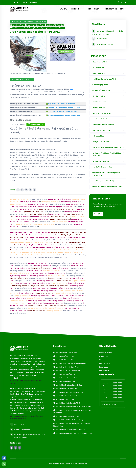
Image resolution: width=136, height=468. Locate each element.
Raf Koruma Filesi (97, 136)
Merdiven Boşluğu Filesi (99, 85)
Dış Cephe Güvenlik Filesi (100, 161)
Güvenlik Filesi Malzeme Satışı (102, 167)
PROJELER (87, 9)
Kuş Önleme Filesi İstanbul (54, 25)
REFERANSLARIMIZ (110, 9)
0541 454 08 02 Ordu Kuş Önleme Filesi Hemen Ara (29, 21)
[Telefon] (3, 458)
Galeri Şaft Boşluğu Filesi (100, 142)
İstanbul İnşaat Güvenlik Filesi (66, 388)
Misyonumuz (103, 356)
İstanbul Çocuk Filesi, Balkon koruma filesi (70, 363)
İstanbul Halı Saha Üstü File (65, 374)
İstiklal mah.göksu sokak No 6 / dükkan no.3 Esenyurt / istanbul (29, 436)
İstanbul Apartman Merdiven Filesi (67, 396)
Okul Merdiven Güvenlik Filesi (101, 113)
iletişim (72, 89)
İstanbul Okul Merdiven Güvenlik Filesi (68, 385)
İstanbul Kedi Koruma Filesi (65, 360)
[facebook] (118, 2)
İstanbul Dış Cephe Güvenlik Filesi (67, 416)
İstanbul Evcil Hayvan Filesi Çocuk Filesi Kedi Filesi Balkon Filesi (72, 411)
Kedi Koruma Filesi (98, 73)
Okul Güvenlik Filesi (98, 107)
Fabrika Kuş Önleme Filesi (100, 90)
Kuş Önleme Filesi (17, 25)
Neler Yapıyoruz (104, 363)
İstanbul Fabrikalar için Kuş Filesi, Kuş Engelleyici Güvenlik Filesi (72, 424)
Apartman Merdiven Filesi (100, 130)
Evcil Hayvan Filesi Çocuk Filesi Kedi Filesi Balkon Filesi (106, 154)
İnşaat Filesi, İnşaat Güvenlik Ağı (102, 181)
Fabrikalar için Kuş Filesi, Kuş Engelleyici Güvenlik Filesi (105, 174)
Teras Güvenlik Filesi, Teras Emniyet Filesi (106, 186)
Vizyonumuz (103, 360)
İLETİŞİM (123, 9)
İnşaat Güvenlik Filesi (99, 119)
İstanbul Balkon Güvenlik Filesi (66, 352)
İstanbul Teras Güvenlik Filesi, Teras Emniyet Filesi (73, 433)
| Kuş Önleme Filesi (18, 263)
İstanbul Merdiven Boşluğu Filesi (67, 367)
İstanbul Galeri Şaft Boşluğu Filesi (67, 403)
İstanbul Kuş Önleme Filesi (34, 25)
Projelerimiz (103, 367)
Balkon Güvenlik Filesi (99, 62)
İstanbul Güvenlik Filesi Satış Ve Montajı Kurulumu (73, 406)
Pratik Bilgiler (104, 370)
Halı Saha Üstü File (98, 96)
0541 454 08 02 (17, 2)
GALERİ (97, 9)
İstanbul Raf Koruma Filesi (64, 399)
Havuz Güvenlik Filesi (98, 102)
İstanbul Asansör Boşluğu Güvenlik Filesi (69, 392)
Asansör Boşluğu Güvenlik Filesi (102, 124)
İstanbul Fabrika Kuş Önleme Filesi (67, 370)
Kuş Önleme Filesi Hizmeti (55, 28)
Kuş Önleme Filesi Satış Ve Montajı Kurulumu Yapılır (28, 28)
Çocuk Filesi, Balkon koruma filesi (103, 79)
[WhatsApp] (3, 464)
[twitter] (125, 2)
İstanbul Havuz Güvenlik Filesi (66, 378)
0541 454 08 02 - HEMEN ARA (23, 79)
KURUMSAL (63, 9)
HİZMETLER (75, 9)
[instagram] (122, 2)
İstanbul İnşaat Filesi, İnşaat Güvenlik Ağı (70, 429)
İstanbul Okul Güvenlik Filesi (65, 381)
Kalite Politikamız (105, 352)
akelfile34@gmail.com (34, 2)
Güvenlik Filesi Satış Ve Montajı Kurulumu (106, 147)
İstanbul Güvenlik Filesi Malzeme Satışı (69, 420)
